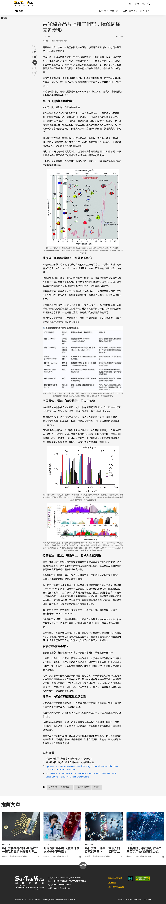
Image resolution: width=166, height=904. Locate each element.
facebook (34, 46)
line (34, 57)
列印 (34, 67)
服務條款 (112, 883)
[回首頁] (24, 3)
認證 (148, 11)
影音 (118, 11)
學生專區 (133, 11)
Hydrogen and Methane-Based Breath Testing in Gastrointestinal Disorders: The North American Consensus (82, 768)
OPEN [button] (83, 865)
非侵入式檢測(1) (83, 787)
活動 (125, 11)
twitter (34, 52)
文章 (112, 11)
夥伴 (142, 11)
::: (127, 3)
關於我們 (103, 11)
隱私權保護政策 (115, 878)
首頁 (5, 18)
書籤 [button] (34, 73)
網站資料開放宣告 (116, 887)
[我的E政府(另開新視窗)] (130, 878)
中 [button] (35, 62)
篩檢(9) (97, 787)
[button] (148, 3)
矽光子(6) (53, 787)
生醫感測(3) (66, 787)
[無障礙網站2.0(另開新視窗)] (142, 878)
